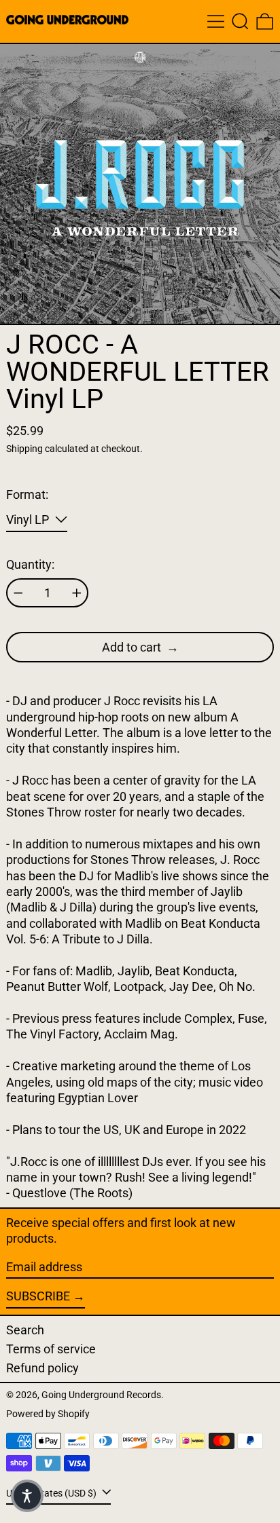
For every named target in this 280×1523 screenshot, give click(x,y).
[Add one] (77, 593)
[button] (240, 21)
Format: (27, 494)
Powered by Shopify (48, 1414)
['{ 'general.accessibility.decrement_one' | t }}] (18, 593)
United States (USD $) (52, 1493)
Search (25, 1330)
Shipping (24, 449)
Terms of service (51, 1349)
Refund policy (42, 1368)
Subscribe (38, 1296)
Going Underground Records (101, 1395)
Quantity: (30, 564)
